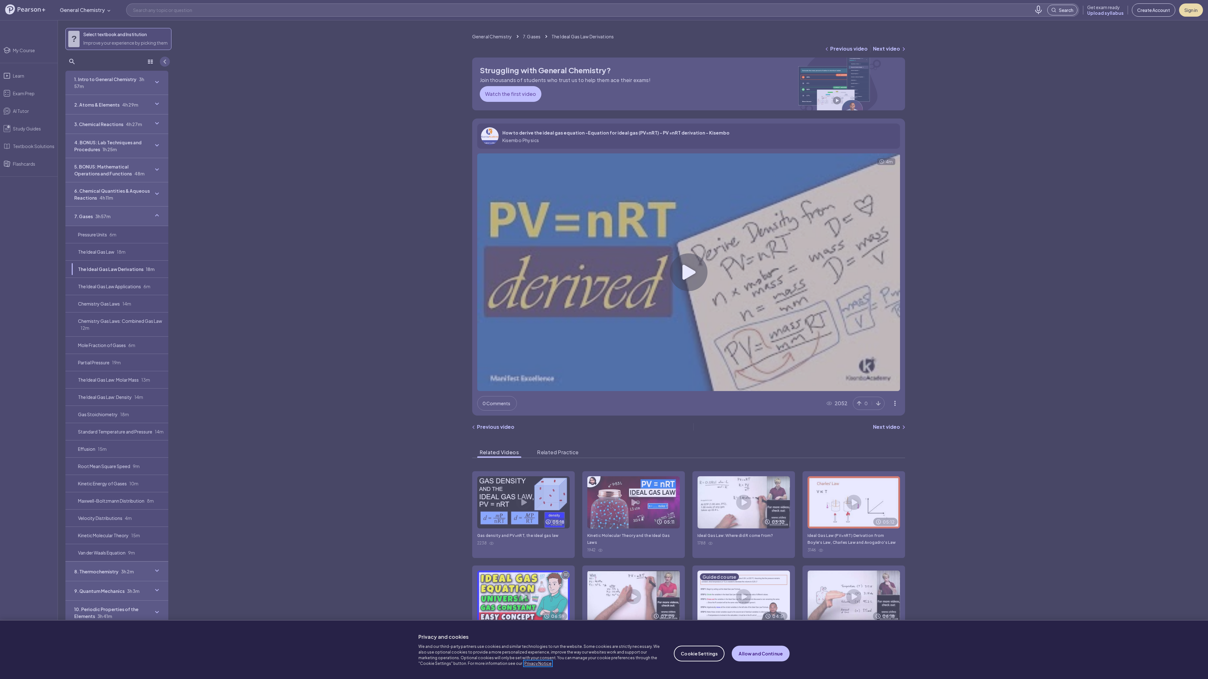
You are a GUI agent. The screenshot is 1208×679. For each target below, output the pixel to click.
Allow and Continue (761, 653)
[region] (604, 649)
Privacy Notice (537, 663)
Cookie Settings (699, 653)
